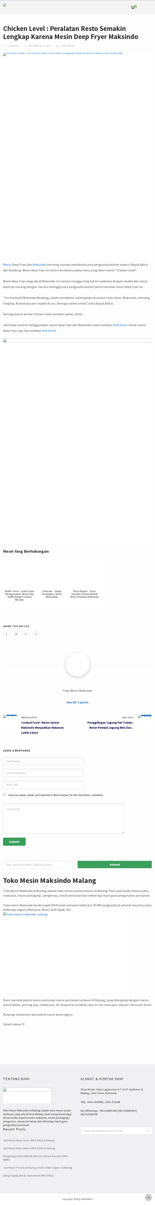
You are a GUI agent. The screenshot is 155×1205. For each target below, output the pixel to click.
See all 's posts (77, 702)
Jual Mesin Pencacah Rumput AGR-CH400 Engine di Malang (37, 1167)
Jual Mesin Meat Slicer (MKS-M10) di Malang (29, 1140)
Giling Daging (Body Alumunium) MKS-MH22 (28, 1175)
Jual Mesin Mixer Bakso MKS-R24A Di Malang (29, 1148)
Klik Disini (120, 325)
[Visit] (77, 664)
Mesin (7, 265)
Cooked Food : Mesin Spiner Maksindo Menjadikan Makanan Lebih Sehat (42, 728)
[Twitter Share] (16, 634)
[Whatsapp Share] (35, 634)
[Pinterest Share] (25, 634)
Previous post (29, 717)
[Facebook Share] (6, 634)
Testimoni (68, 45)
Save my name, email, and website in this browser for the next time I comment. (55, 795)
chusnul (13, 45)
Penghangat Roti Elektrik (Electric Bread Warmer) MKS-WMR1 (36, 1158)
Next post (128, 717)
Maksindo (39, 265)
